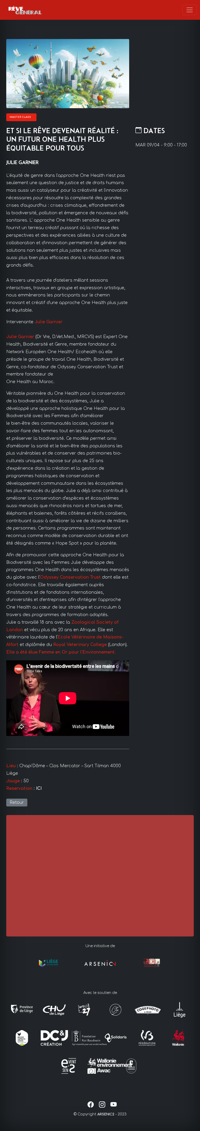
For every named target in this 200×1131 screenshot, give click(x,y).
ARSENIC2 (105, 1114)
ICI (39, 788)
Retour (17, 802)
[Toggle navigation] (189, 10)
